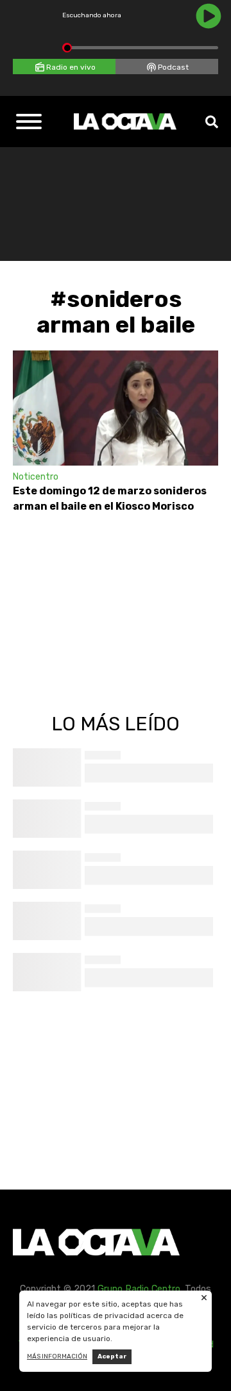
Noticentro (35, 476)
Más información (57, 1356)
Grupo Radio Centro (139, 1289)
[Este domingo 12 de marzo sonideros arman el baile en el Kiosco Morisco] (115, 408)
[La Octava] (125, 121)
